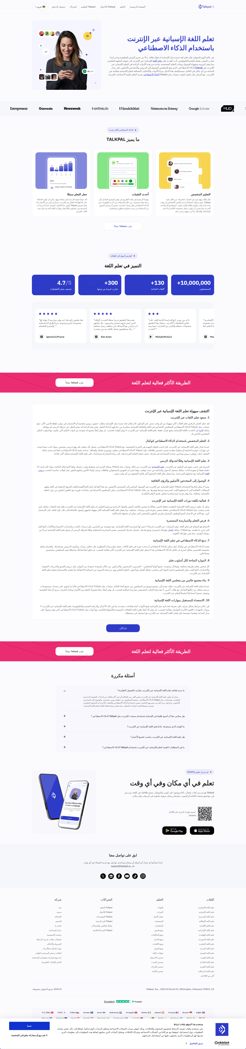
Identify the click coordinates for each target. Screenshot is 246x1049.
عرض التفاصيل (196, 1043)
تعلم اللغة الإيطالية (206, 921)
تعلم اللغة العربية (207, 948)
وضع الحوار (158, 948)
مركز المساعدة (55, 930)
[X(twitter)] (103, 876)
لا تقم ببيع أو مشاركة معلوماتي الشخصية (29, 1035)
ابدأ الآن (123, 628)
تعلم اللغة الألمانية (206, 925)
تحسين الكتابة (157, 971)
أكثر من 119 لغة (207, 976)
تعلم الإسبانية (158, 466)
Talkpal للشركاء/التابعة (102, 930)
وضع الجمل (158, 939)
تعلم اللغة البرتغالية (206, 971)
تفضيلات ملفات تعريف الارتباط (49, 939)
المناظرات (159, 925)
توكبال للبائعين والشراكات (101, 925)
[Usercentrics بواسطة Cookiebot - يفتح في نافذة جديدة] (222, 1043)
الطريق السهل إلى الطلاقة (121, 256)
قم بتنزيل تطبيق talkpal (197, 772)
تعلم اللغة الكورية (207, 966)
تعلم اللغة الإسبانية (206, 912)
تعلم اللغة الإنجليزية (206, 907)
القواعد (160, 907)
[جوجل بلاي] (174, 830)
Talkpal (199, 67)
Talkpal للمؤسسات (104, 916)
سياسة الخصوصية (54, 935)
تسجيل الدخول (58, 6)
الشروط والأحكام (54, 944)
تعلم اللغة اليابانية (207, 962)
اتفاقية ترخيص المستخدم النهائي (48, 953)
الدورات (160, 912)
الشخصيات (158, 921)
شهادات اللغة (157, 953)
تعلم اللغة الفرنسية (206, 916)
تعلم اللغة (157, 60)
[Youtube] (127, 876)
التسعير (58, 921)
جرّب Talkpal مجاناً (74, 382)
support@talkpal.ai (121, 866)
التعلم (122, 6)
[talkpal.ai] (206, 6)
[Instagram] (143, 876)
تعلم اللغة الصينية (207, 953)
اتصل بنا (58, 925)
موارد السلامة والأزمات (52, 948)
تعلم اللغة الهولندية (206, 935)
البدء (201, 430)
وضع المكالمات (157, 935)
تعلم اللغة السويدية (206, 939)
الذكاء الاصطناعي (151, 74)
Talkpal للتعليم (88, 6)
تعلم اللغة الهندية (207, 957)
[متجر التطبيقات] (202, 830)
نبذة (60, 907)
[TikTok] (135, 876)
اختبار (170, 529)
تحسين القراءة (157, 966)
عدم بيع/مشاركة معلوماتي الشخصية (47, 957)
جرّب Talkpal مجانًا (123, 226)
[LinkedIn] (111, 876)
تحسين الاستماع (156, 957)
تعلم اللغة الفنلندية (206, 944)
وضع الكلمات (158, 944)
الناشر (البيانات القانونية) (52, 962)
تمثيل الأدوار (158, 916)
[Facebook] (119, 876)
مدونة (59, 912)
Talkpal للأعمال (107, 6)
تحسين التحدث (157, 962)
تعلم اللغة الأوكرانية (206, 930)
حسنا (29, 1026)
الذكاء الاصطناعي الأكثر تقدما (121, 130)
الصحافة (58, 916)
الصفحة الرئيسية (137, 6)
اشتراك (73, 6)
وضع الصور (158, 930)
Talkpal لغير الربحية (104, 921)
